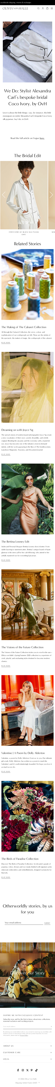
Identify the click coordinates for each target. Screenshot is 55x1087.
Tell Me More (27, 979)
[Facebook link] (18, 1070)
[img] (27, 284)
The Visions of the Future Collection (22, 647)
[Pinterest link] (32, 1070)
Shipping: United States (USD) (26, 1083)
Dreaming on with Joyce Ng (17, 430)
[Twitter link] (27, 1070)
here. (42, 138)
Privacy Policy (24, 1035)
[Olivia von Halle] (15, 8)
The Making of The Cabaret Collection (23, 327)
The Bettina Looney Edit (15, 541)
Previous (5, 195)
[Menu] (52, 8)
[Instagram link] (23, 1070)
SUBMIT (47, 923)
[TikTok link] (36, 1070)
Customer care (12, 1052)
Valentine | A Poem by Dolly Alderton (23, 753)
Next (50, 195)
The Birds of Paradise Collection (19, 858)
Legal (6, 1059)
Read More (5, 342)
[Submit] (50, 1026)
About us (8, 1046)
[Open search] (38, 8)
